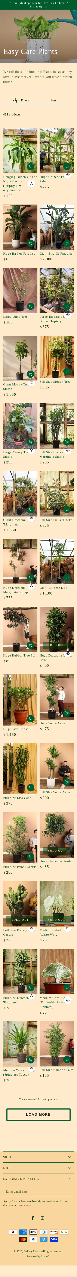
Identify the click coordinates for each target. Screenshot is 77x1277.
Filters (25, 100)
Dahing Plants (32, 1251)
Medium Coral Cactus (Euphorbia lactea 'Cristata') (55, 1002)
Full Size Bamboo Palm (57, 1070)
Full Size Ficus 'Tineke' (56, 520)
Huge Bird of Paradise (19, 253)
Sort (53, 100)
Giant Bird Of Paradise (56, 253)
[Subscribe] (71, 1192)
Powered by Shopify (38, 1256)
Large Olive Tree (15, 316)
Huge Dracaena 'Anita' (56, 861)
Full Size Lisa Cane (17, 797)
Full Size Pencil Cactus (20, 867)
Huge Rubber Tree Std (19, 655)
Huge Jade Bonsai (16, 729)
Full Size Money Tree (55, 381)
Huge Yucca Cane (52, 723)
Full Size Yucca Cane (55, 792)
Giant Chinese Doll (53, 587)
